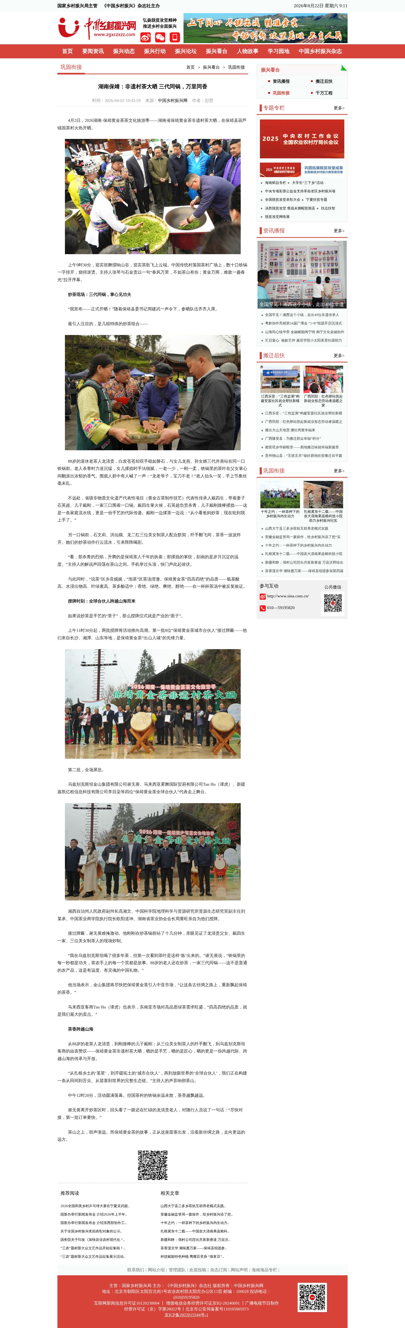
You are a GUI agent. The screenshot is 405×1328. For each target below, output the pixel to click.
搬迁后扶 (324, 81)
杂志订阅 (218, 1270)
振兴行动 (155, 51)
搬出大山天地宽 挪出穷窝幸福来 (290, 430)
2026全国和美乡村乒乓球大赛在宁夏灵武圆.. (95, 1206)
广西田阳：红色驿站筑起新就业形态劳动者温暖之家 (303, 422)
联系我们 (135, 1270)
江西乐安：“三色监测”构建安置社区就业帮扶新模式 (303, 413)
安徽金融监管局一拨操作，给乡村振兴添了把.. (197, 1214)
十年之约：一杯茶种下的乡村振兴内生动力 (298, 545)
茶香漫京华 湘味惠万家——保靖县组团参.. (194, 1248)
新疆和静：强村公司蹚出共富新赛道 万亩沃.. (195, 1240)
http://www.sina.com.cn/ (288, 596)
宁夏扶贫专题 (316, 199)
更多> (339, 108)
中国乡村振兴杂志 (320, 51)
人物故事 (248, 51)
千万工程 (324, 93)
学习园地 (278, 51)
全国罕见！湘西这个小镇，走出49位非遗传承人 (302, 315)
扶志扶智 (328, 208)
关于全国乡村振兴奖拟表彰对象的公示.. (91, 1231)
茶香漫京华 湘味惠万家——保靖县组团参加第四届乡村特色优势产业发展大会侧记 (304, 571)
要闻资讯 (93, 51)
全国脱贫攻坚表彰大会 (282, 199)
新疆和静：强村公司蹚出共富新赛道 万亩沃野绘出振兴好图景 (304, 563)
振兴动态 (124, 51)
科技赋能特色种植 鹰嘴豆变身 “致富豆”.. (192, 1256)
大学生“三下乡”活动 (307, 183)
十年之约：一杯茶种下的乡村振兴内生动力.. (195, 1223)
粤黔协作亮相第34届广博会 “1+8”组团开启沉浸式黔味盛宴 (303, 323)
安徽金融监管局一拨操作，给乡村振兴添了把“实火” (303, 537)
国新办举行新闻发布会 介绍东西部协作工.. (93, 1223)
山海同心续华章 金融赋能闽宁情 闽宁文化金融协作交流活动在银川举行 (304, 332)
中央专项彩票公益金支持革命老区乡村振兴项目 (300, 191)
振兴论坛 (186, 51)
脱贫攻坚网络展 (277, 217)
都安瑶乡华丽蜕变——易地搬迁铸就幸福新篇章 (302, 447)
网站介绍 (156, 1270)
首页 (67, 51)
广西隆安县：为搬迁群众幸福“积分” (293, 438)
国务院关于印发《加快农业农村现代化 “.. (92, 1240)
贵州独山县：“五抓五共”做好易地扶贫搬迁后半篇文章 (303, 456)
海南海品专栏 (264, 1270)
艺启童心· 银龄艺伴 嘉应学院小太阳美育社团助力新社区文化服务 (303, 341)
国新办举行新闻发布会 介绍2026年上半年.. (93, 1214)
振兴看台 (217, 51)
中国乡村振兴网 (173, 100)
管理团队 (177, 1270)
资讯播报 (281, 81)
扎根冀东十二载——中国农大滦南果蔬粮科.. (195, 1231)
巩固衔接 (236, 67)
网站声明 (239, 1270)
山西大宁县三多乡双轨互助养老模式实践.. (193, 1206)
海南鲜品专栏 (275, 183)
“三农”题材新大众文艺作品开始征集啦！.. (92, 1248)
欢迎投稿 (197, 1270)
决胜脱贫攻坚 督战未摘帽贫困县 (290, 208)
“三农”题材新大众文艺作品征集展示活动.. (92, 1256)
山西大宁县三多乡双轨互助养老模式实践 (296, 528)
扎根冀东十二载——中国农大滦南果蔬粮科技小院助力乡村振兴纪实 (303, 554)
